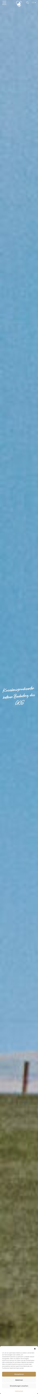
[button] (35, 1349)
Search (27, 2)
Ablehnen (19, 1380)
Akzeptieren (19, 1374)
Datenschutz (19, 1391)
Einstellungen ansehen (19, 1386)
